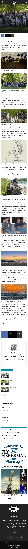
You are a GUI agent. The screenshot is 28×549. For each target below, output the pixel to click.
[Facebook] (2, 35)
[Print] (12, 35)
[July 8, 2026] (5, 382)
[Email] (9, 35)
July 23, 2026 (13, 373)
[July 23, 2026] (5, 375)
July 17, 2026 (5, 414)
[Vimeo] (21, 537)
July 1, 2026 (12, 387)
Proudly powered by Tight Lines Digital (14, 542)
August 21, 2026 (6, 407)
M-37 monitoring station (7, 429)
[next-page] (5, 395)
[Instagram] (15, 363)
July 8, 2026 (12, 380)
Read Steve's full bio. (20, 360)
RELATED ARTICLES (7, 370)
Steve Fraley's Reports (5, 28)
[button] (26, 2)
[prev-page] (2, 395)
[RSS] (14, 537)
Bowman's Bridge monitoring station (10, 432)
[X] (6, 35)
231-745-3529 (15, 547)
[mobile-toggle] (2, 2)
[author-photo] (14, 350)
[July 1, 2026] (5, 389)
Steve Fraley (14, 352)
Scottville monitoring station (8, 438)
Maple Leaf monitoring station (8, 435)
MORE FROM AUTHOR (18, 370)
